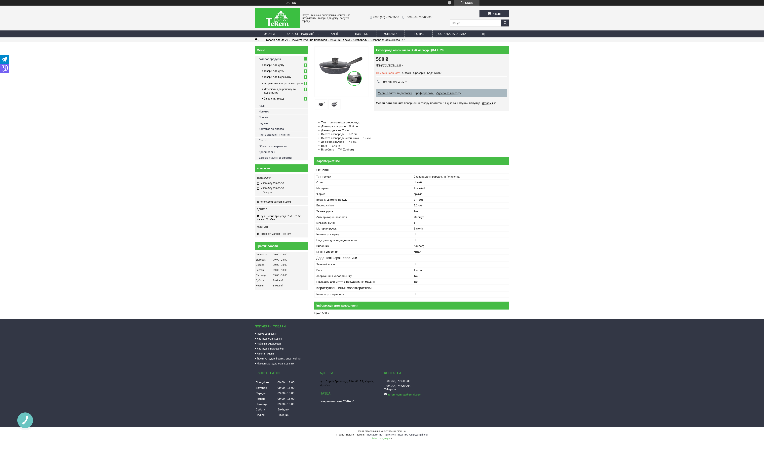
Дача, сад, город (274, 98)
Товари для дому (277, 39)
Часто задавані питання (274, 134)
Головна (269, 33)
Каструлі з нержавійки (270, 348)
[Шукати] (505, 23)
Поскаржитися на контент (381, 434)
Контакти (390, 33)
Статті (262, 140)
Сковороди (360, 39)
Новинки (264, 111)
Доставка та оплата (451, 33)
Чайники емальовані (269, 343)
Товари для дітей (274, 70)
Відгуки (263, 123)
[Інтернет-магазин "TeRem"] (277, 26)
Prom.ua (401, 431)
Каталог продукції (300, 33)
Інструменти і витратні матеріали (283, 83)
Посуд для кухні (267, 333)
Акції (334, 33)
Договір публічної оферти (275, 157)
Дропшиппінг (267, 151)
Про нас (418, 33)
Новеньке (362, 33)
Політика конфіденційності (413, 434)
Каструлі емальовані (269, 338)
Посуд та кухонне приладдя (309, 39)
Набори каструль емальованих (275, 363)
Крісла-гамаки (265, 353)
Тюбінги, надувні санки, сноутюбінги (278, 358)
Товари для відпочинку (277, 76)
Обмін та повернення (273, 146)
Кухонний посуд (340, 39)
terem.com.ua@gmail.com (275, 201)
